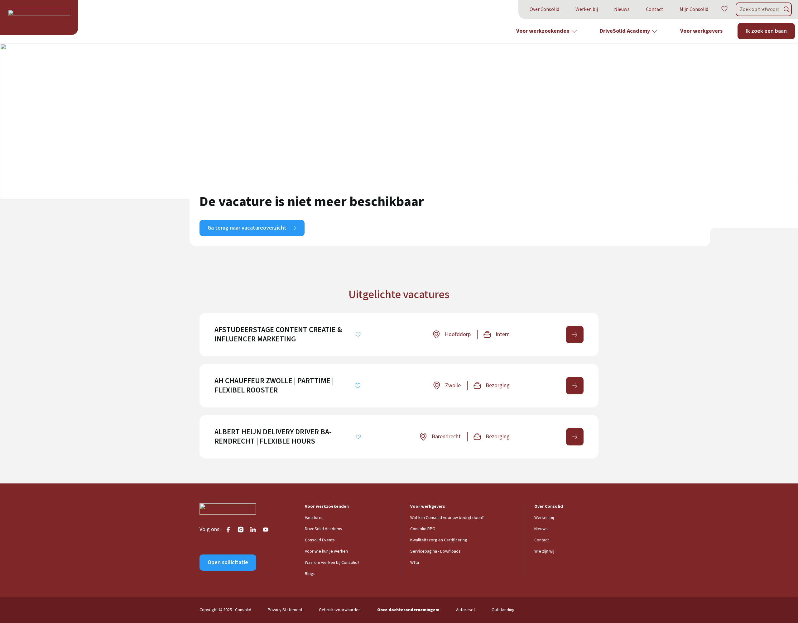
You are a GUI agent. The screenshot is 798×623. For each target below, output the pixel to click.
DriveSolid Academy (625, 31)
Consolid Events (320, 540)
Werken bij (586, 9)
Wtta (414, 562)
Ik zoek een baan (766, 31)
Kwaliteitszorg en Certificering (438, 540)
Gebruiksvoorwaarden (340, 610)
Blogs (310, 574)
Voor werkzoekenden (543, 31)
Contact (654, 9)
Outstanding (503, 610)
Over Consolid (544, 9)
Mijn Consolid (694, 9)
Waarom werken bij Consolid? (332, 562)
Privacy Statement (285, 610)
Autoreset (465, 610)
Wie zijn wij (544, 551)
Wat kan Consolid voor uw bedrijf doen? (447, 518)
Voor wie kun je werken (326, 551)
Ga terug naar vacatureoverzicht (247, 228)
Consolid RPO (422, 529)
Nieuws (622, 9)
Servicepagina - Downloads (435, 551)
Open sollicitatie (228, 562)
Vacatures (314, 518)
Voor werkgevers (701, 31)
